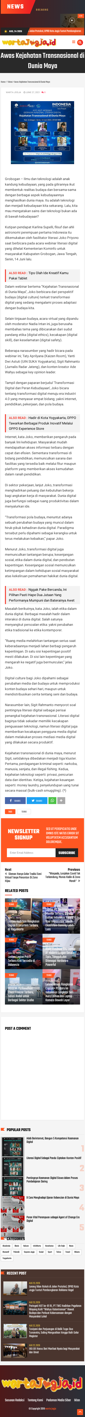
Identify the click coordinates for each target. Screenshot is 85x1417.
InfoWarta (37, 1246)
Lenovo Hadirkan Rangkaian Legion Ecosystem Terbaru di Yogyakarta (23, 926)
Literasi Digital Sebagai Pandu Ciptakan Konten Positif (53, 1158)
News (71, 1246)
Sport (50, 1252)
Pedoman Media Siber (58, 1400)
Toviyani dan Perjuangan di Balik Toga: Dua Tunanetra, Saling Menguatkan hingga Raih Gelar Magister (54, 1333)
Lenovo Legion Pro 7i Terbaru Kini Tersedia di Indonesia (21, 961)
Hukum (26, 1246)
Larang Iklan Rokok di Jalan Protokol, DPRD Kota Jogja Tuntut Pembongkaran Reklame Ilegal (54, 1288)
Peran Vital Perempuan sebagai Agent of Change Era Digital (52, 1219)
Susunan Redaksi (15, 1400)
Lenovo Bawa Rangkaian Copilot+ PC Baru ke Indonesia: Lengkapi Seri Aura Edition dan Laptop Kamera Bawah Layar (59, 992)
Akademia (6, 1246)
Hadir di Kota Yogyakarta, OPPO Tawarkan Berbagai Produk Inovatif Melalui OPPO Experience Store (42, 423)
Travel (67, 1252)
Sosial (41, 1252)
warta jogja (50, 1409)
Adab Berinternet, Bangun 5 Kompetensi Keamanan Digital (52, 1140)
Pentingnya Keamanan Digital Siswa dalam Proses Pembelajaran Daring (52, 1180)
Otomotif (6, 1252)
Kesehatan (49, 1246)
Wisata (77, 1252)
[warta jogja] (42, 1392)
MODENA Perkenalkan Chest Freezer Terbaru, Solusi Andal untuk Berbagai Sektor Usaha (21, 994)
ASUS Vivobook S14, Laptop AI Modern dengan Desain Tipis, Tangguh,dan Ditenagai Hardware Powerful (60, 957)
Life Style (61, 1246)
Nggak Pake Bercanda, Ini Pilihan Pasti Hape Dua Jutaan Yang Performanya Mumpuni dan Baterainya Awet (42, 595)
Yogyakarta (7, 1258)
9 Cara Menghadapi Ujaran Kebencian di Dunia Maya (52, 1197)
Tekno (24, 812)
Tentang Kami (35, 1400)
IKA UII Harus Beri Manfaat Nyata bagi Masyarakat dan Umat (54, 1350)
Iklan (77, 1400)
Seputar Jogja (29, 1252)
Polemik (16, 1252)
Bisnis (17, 1246)
